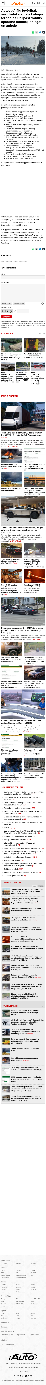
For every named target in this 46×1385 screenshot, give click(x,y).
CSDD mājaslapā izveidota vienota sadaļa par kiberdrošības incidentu (34, 466)
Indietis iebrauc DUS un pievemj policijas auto (23, 872)
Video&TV (5, 1322)
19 (39, 494)
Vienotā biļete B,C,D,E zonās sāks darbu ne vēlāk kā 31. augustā (32, 356)
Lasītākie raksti (11, 883)
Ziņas (3, 1267)
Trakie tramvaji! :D (13, 869)
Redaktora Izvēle (21, 1277)
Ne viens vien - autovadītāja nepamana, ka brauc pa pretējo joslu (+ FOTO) (22, 376)
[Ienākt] (43, 3)
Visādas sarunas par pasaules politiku (21, 836)
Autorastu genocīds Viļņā (15, 876)
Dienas (34, 886)
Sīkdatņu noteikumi (31, 1367)
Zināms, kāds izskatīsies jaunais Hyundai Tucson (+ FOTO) (24, 976)
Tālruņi (18, 1299)
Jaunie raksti (10, 1006)
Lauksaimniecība (21, 1275)
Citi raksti (7, 333)
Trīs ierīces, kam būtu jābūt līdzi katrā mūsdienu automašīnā (11, 659)
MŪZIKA (9, 828)
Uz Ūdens (33, 1272)
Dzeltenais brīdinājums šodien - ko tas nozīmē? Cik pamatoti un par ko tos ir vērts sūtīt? (24, 793)
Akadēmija (4, 1287)
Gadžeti (33, 1304)
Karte (2, 1292)
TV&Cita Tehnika (20, 1304)
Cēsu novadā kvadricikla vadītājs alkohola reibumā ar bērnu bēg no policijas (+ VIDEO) (34, 660)
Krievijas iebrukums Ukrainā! (17, 840)
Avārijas (18, 1284)
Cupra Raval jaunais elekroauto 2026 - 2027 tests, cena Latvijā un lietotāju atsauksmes (23, 865)
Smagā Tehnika (5, 1275)
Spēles (33, 1301)
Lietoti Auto (4, 1263)
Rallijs (2, 1313)
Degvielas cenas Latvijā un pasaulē (20, 808)
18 (35, 592)
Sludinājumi (5, 1261)
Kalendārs (33, 1318)
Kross (17, 1313)
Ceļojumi (3, 1289)
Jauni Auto (19, 1263)
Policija (33, 1284)
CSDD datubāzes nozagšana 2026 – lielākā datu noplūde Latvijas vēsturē (22, 804)
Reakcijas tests (20, 1292)
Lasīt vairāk (12, 446)
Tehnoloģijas (6, 1296)
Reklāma (14, 1363)
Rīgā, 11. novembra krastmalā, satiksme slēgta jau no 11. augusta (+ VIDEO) (37, 378)
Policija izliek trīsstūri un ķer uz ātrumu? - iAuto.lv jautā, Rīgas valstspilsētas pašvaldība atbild (34, 491)
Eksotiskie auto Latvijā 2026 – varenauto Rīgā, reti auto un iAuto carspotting (23, 818)
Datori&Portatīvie (35, 1299)
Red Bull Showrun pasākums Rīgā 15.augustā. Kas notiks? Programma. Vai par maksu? (23, 853)
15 (9, 754)
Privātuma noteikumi (16, 1367)
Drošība (3, 1284)
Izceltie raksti (9, 396)
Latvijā (3, 1270)
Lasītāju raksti (35, 1334)
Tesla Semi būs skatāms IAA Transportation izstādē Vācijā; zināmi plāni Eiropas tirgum (21, 434)
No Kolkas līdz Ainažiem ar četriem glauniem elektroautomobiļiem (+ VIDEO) (27, 948)
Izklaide (33, 1270)
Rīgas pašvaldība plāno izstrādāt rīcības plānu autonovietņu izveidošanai (7, 377)
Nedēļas (41, 886)
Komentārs (5, 282)
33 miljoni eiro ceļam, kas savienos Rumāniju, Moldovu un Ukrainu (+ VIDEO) (11, 356)
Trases (18, 1318)
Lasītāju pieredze (7, 1331)
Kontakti (22, 1363)
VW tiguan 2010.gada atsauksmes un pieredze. (24, 848)
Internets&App (20, 1301)
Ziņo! (7, 1363)
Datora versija (23, 1371)
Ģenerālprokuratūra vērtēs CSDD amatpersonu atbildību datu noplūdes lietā (34, 776)
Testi (32, 1275)
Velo (17, 1272)
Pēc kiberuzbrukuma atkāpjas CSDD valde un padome (11, 752)
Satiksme (18, 1287)
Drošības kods (6, 308)
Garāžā (33, 1287)
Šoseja (33, 1313)
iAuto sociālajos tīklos (14, 860)
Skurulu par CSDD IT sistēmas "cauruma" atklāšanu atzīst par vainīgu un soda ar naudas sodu (32, 588)
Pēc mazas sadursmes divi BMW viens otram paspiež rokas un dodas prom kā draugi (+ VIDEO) (22, 630)
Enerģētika (4, 1299)
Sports (3, 1310)
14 (12, 661)
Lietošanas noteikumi (33, 1363)
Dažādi (3, 1306)
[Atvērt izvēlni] (3, 3)
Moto (2, 1272)
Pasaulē (18, 1270)
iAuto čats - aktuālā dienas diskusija (20, 857)
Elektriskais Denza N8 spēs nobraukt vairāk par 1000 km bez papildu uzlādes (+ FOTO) (34, 684)
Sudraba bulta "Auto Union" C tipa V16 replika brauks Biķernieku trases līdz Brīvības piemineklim (24, 832)
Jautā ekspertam (7, 1345)
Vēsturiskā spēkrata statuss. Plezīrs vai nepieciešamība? (19, 844)
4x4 (2, 1315)
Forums (4, 1327)
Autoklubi (33, 1289)
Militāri (17, 1289)
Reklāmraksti (5, 1277)
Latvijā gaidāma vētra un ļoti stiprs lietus (11, 489)
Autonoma (33, 1263)
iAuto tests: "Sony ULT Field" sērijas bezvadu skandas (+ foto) (33, 752)
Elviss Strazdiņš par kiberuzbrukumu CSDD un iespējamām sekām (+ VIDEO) (21, 722)
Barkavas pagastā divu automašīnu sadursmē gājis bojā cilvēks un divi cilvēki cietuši (25, 1041)
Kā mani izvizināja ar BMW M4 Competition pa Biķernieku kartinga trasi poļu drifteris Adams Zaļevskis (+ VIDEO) (11, 777)
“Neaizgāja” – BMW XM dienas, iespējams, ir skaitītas (10, 561)
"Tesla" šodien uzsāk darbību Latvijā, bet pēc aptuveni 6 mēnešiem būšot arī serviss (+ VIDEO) (22, 530)
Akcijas (4, 1340)
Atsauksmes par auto (7, 1334)
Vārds (3, 274)
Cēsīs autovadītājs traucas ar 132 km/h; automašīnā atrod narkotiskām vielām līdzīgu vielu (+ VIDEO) (33, 563)
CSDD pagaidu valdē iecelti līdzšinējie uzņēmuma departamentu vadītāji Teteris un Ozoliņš (27, 1079)
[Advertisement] (23, 191)
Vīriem (3, 1282)
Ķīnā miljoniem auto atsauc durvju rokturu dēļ (11, 465)
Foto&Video (4, 1304)
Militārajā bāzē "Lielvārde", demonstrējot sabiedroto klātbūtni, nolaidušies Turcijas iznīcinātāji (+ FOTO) (27, 1022)
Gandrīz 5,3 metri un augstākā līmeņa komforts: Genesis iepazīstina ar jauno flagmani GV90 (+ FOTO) (11, 588)
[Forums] (33, 3)
